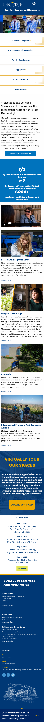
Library (4, 603)
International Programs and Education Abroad (21, 426)
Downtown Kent (7, 598)
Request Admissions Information (12, 617)
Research (6, 374)
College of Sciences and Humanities (22, 9)
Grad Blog (5, 600)
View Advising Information (20, 153)
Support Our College (11, 313)
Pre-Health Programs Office (15, 259)
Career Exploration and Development (13, 596)
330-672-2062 (6, 657)
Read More (5, 280)
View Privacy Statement (18, 718)
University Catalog (7, 605)
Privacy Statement (7, 636)
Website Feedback (7, 622)
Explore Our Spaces (22, 504)
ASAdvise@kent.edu (8, 663)
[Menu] (38, 3)
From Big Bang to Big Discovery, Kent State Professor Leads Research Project (22, 529)
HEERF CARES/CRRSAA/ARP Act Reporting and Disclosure (20, 634)
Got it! (37, 715)
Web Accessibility (7, 641)
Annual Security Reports (9, 629)
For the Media (6, 620)
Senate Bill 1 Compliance (9, 638)
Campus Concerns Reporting (11, 632)
